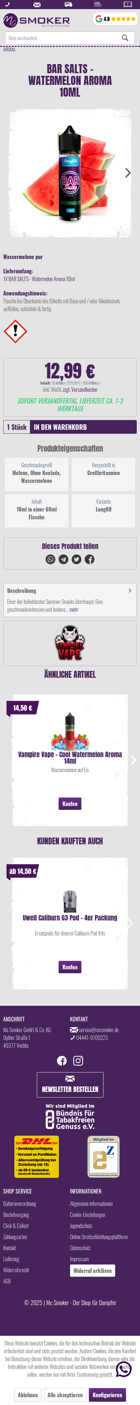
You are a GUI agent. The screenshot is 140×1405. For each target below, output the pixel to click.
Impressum (79, 1259)
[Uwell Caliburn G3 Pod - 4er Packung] (70, 895)
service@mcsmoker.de (99, 1030)
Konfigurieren (107, 1395)
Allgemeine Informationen (91, 1203)
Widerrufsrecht (16, 1270)
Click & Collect (16, 1226)
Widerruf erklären (93, 1271)
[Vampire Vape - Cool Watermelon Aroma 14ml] (70, 731)
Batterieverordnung (19, 1203)
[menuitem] (70, 37)
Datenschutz (80, 1248)
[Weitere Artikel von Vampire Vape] (70, 643)
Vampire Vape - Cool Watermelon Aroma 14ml (70, 757)
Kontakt (9, 1248)
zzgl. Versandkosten (80, 389)
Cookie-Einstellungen (87, 1215)
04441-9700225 (92, 1038)
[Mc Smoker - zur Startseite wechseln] (36, 20)
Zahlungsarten (15, 1237)
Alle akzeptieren (65, 1395)
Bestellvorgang (16, 1215)
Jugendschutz (81, 1226)
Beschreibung (21, 590)
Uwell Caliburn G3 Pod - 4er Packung (70, 919)
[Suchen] (125, 37)
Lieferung (11, 1259)
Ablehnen (28, 1395)
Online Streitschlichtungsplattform (99, 1237)
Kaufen (70, 804)
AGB (7, 1281)
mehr (73, 609)
